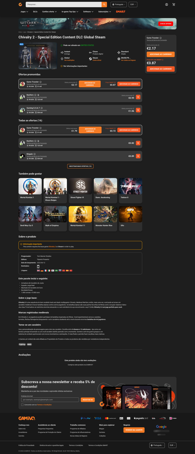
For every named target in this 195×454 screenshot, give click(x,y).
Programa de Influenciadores (80, 432)
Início (20, 32)
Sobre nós (22, 429)
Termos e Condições (44, 405)
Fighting (22, 344)
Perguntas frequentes (45, 429)
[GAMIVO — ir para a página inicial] (20, 4)
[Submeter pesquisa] (104, 4)
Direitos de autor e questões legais (52, 445)
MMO (29, 344)
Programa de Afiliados (78, 429)
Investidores (23, 432)
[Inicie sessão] (166, 4)
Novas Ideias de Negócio (78, 436)
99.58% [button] (31, 112)
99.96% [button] (31, 86)
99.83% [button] (31, 99)
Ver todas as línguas (128, 60)
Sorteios (102, 432)
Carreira (21, 436)
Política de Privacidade (26, 445)
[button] (22, 84)
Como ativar (97, 60)
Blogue (101, 429)
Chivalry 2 (52, 246)
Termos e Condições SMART (98, 445)
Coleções (102, 436)
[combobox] (64, 4)
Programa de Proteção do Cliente (49, 432)
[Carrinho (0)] (173, 4)
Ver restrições (69, 60)
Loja (24, 32)
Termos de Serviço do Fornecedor (37, 84)
